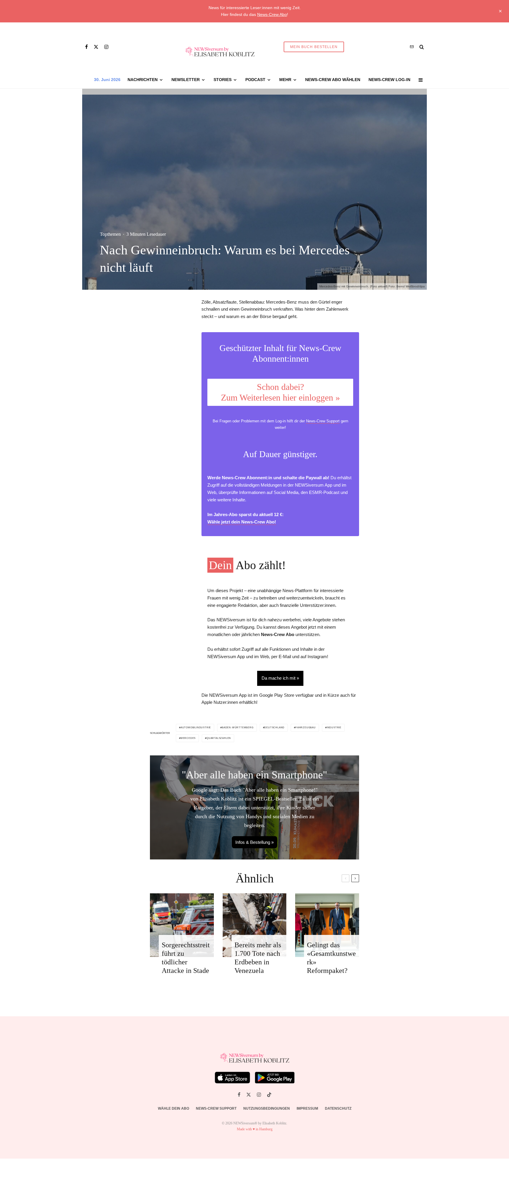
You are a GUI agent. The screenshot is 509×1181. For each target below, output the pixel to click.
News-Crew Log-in (389, 79)
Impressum (307, 1108)
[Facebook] (86, 47)
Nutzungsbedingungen (266, 1108)
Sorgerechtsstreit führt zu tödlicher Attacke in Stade (186, 957)
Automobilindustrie (196, 727)
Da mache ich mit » (280, 678)
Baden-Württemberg (238, 727)
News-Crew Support (323, 421)
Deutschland (274, 727)
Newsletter (185, 79)
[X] (96, 47)
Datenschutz (338, 1108)
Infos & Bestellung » (254, 842)
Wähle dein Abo (173, 1108)
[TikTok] (269, 1094)
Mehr (285, 79)
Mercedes (188, 738)
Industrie (334, 727)
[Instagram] (106, 47)
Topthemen (110, 234)
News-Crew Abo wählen (332, 79)
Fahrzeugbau (305, 727)
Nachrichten (143, 79)
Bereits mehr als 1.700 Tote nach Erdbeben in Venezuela (257, 957)
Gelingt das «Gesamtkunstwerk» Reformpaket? (331, 957)
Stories (223, 79)
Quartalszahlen (218, 738)
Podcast (255, 79)
